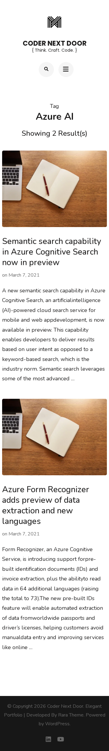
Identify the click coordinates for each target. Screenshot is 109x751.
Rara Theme (71, 715)
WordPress (57, 723)
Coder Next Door (55, 43)
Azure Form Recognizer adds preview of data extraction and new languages (45, 505)
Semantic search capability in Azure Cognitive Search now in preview (51, 252)
